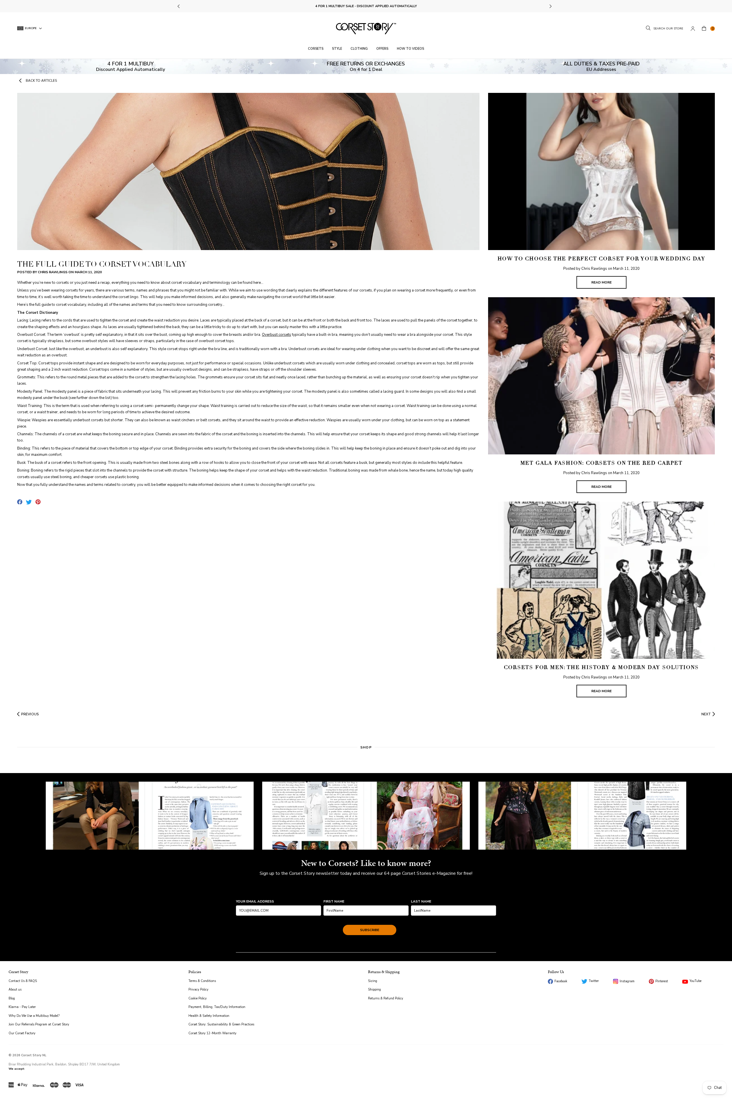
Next (550, 6)
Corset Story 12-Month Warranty (212, 1033)
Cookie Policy (197, 998)
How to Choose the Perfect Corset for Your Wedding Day (601, 258)
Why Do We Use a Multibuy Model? (34, 1016)
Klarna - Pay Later (22, 1007)
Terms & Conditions (202, 981)
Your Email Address (255, 901)
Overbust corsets (276, 334)
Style (337, 49)
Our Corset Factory (22, 1033)
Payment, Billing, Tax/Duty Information (216, 1007)
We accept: (17, 1069)
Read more (601, 282)
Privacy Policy (198, 989)
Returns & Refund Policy (385, 998)
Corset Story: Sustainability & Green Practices (221, 1024)
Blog (12, 998)
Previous (179, 6)
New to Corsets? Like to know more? (366, 863)
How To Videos (410, 49)
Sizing (372, 981)
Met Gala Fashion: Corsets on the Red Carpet (601, 463)
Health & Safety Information (208, 1016)
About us (15, 989)
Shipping (374, 989)
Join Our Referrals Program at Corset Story (39, 1024)
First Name (333, 901)
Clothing (359, 49)
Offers (382, 49)
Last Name (421, 901)
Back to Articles (41, 80)
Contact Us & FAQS (23, 981)
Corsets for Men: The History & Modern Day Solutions (601, 667)
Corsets (315, 49)
